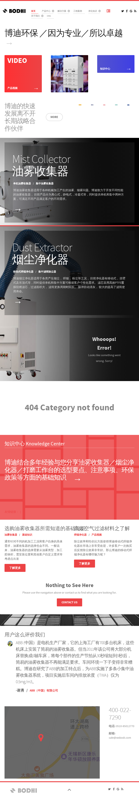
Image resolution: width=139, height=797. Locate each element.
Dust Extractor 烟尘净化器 (42, 253)
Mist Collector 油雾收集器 (41, 165)
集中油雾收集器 (45, 183)
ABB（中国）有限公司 (44, 691)
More (54, 117)
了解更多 (15, 568)
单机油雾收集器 (22, 183)
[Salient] (23, 790)
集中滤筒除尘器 (47, 272)
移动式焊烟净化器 (23, 272)
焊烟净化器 (80, 535)
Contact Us (69, 602)
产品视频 (97, 535)
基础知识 (27, 535)
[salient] (14, 11)
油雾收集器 (11, 535)
